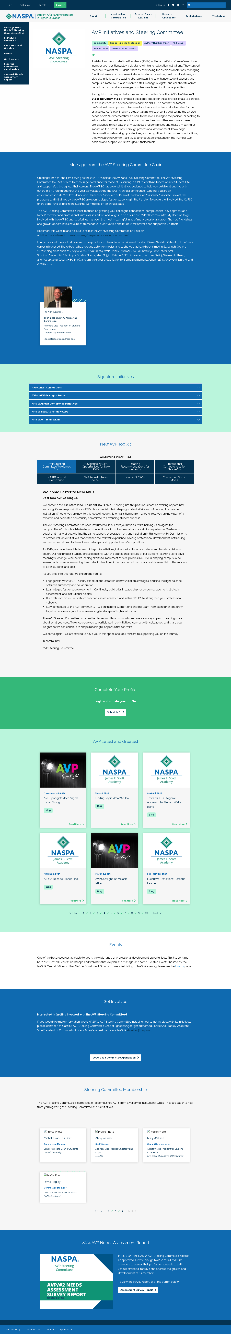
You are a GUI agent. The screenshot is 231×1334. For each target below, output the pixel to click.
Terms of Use (33, 1329)
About (93, 16)
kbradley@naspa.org (139, 1030)
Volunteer (25, 5)
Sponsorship (66, 1329)
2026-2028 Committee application (114, 1057)
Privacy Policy (13, 1329)
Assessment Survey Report (136, 1289)
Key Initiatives (194, 16)
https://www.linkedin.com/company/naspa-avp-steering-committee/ (84, 235)
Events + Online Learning (143, 16)
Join (10, 5)
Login (59, 5)
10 (146, 913)
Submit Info (114, 712)
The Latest (218, 16)
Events (179, 966)
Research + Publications (168, 16)
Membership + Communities (118, 16)
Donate (42, 5)
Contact (50, 1329)
